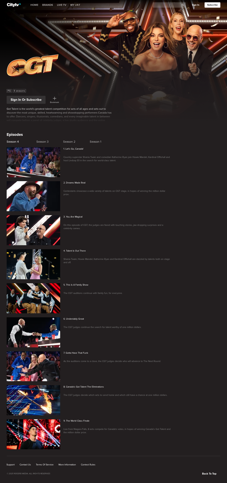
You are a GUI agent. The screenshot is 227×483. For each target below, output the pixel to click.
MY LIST (75, 5)
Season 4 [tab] (13, 141)
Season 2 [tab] (69, 141)
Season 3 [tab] (42, 141)
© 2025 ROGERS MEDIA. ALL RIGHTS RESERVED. (28, 474)
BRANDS (47, 5)
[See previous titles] (6, 141)
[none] (10, 464)
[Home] (14, 5)
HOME (34, 5)
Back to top (209, 473)
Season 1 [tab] (95, 141)
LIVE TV (61, 5)
